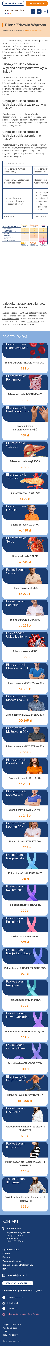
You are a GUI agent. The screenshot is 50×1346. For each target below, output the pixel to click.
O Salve (6, 1253)
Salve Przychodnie (15, 1297)
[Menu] (45, 11)
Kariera (6, 1257)
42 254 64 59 (33, 321)
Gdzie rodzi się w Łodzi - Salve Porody (23, 1314)
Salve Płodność (13, 1308)
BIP (4, 1269)
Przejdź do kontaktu (16, 1283)
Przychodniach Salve (11, 49)
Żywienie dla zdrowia (13, 1261)
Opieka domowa (10, 1249)
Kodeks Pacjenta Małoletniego (17, 1265)
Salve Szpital (12, 1303)
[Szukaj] (39, 11)
